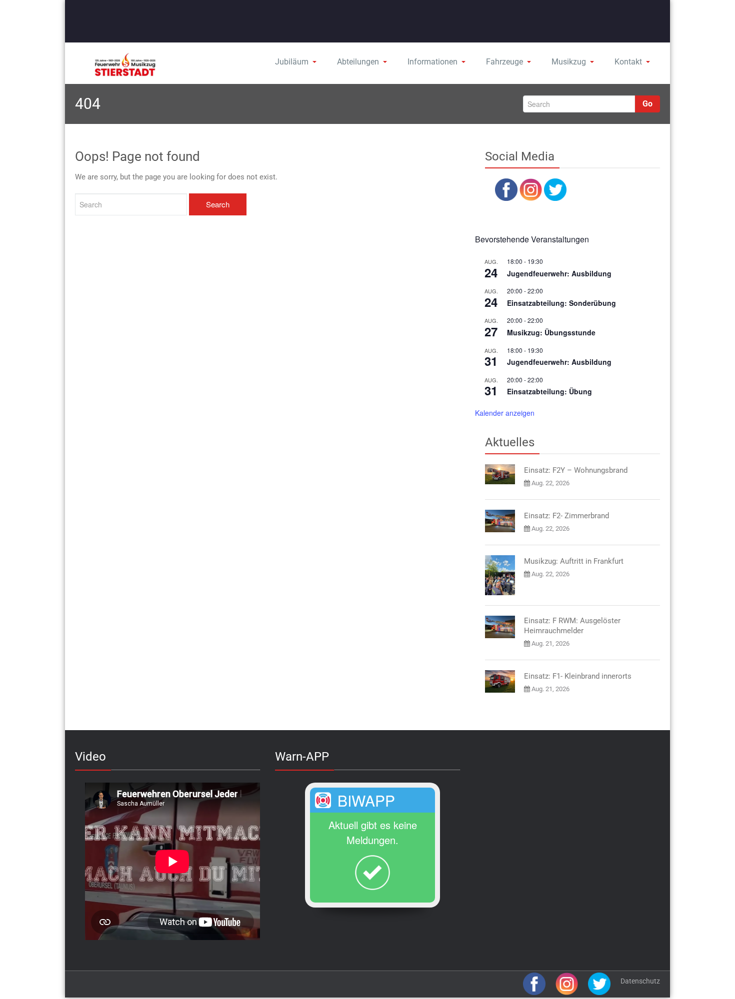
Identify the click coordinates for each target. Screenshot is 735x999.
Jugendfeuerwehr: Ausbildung (559, 273)
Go (647, 103)
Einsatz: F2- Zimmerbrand (566, 515)
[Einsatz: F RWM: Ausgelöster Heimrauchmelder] (500, 627)
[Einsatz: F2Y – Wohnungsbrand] (500, 474)
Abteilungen (358, 61)
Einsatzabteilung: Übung (549, 391)
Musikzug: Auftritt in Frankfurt (574, 561)
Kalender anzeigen (504, 413)
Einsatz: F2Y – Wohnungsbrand (576, 470)
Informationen (433, 61)
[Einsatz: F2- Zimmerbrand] (500, 521)
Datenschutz (640, 981)
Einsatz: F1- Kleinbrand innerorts (578, 676)
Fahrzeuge (504, 61)
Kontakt (628, 61)
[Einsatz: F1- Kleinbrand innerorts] (500, 681)
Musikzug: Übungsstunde (551, 332)
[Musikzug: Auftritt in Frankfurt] (500, 575)
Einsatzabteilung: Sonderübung (561, 303)
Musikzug (569, 61)
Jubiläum (291, 61)
